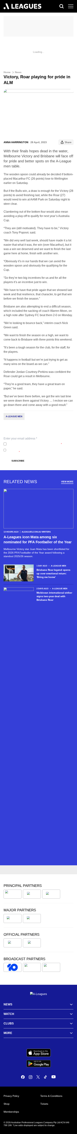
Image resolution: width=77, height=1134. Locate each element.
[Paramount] (32, 967)
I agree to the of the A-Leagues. (35, 444)
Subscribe (17, 461)
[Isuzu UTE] (12, 894)
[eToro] (32, 918)
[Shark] (51, 894)
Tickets (44, 1103)
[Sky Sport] (51, 967)
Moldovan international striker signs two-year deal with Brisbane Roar (54, 596)
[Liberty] (12, 918)
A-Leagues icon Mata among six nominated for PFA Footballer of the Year (37, 539)
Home (7, 72)
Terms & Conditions (51, 1095)
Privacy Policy (31, 444)
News (18, 72)
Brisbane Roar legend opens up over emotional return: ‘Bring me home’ (53, 573)
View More (67, 481)
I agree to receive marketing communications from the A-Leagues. (40, 450)
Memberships (11, 1111)
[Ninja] (32, 894)
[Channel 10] (12, 967)
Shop (6, 1103)
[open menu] (70, 6)
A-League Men (14, 416)
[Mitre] (12, 943)
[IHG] (32, 943)
